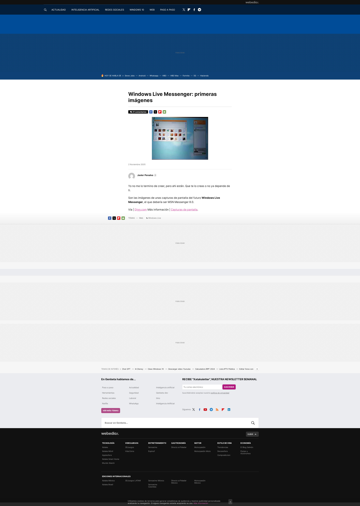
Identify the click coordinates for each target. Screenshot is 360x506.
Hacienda (204, 75)
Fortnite (186, 75)
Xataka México (108, 480)
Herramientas (108, 393)
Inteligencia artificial (165, 387)
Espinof (151, 451)
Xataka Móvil (107, 451)
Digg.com (141, 209)
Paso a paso (107, 387)
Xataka (105, 447)
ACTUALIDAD (58, 9)
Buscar (253, 422)
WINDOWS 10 (137, 9)
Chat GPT (126, 369)
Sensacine (152, 447)
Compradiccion (223, 455)
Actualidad (134, 387)
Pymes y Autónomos (245, 452)
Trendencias (222, 447)
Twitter (183, 9)
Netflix (105, 403)
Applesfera (107, 455)
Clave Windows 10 (156, 369)
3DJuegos (129, 447)
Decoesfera (222, 451)
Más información (201, 503)
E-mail (164, 112)
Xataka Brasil (107, 484)
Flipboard (189, 9)
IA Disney (139, 369)
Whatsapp (154, 75)
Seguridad (134, 393)
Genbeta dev (162, 393)
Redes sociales (109, 398)
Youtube (205, 409)
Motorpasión (199, 447)
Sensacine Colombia (152, 485)
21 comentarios (139, 112)
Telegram (199, 9)
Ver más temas (111, 410)
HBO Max (174, 75)
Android (142, 75)
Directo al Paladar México (178, 481)
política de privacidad (220, 393)
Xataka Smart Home (110, 459)
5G (195, 75)
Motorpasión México (199, 481)
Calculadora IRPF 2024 (205, 369)
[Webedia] (252, 2)
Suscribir (229, 387)
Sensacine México (156, 480)
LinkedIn (229, 409)
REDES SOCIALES (114, 9)
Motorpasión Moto (202, 451)
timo (158, 398)
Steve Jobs (130, 75)
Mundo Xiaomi (108, 463)
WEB (152, 9)
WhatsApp (134, 403)
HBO (164, 75)
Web (141, 218)
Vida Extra (129, 451)
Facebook (194, 9)
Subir (250, 434)
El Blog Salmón (246, 447)
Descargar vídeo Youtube (179, 369)
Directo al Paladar (178, 447)
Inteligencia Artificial (165, 403)
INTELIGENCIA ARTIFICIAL (85, 9)
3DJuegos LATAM (133, 480)
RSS (217, 409)
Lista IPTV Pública (227, 369)
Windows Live (154, 218)
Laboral (132, 398)
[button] (146, 175)
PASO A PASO (167, 9)
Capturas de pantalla (184, 209)
